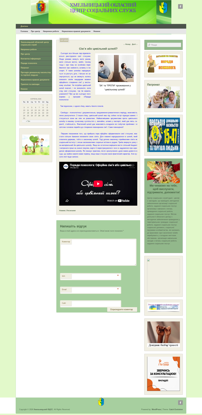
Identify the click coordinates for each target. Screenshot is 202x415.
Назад (126, 44)
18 (28, 113)
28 (39, 116)
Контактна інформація (31, 59)
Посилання (71, 211)
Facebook (180, 6)
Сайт (64, 303)
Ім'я (63, 276)
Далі (135, 44)
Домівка (24, 26)
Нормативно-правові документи (76, 31)
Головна (24, 31)
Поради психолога (29, 63)
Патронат (25, 68)
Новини (96, 31)
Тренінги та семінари (30, 84)
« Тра (28, 121)
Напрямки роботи (51, 31)
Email (64, 289)
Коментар (66, 242)
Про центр (35, 31)
